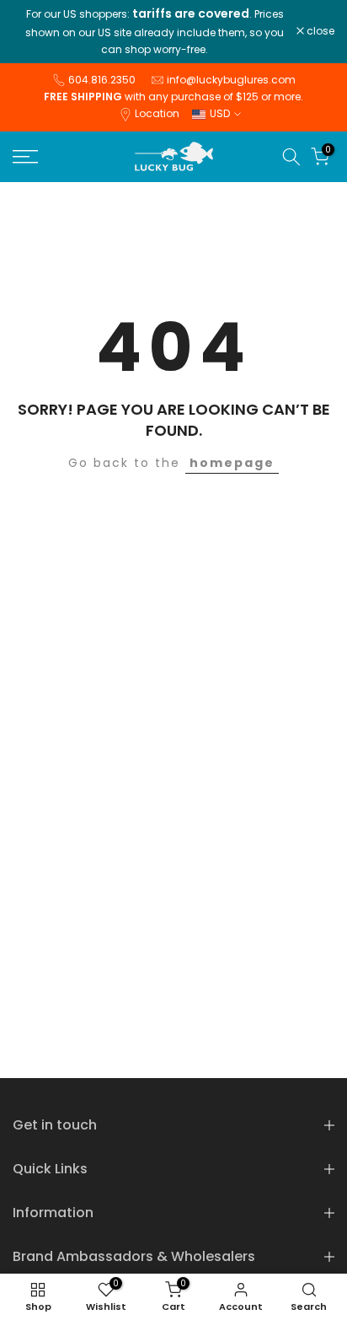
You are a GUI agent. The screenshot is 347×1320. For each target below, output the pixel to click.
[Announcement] (154, 31)
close (319, 31)
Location (157, 113)
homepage (232, 462)
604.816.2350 (102, 79)
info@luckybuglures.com (231, 79)
